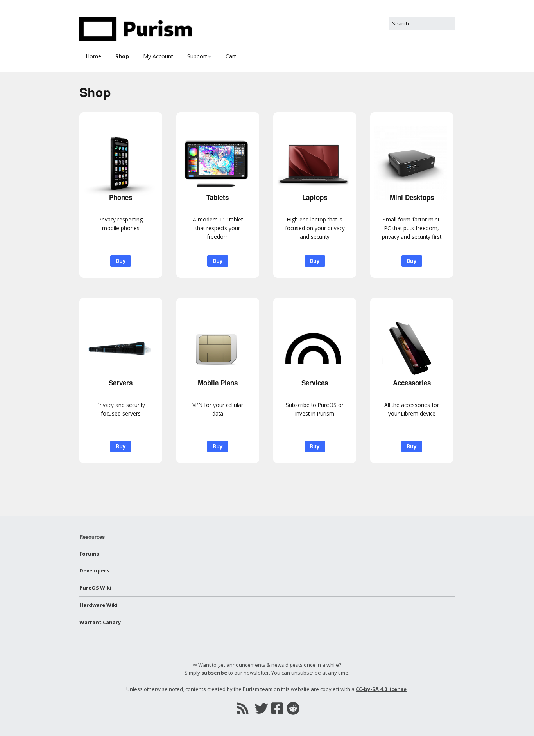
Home (93, 56)
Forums (89, 553)
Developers (94, 570)
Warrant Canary (100, 622)
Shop (122, 56)
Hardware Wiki (98, 604)
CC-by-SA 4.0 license (381, 689)
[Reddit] (293, 708)
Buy (121, 261)
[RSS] (242, 708)
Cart (231, 56)
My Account (158, 56)
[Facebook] (277, 708)
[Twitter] (261, 708)
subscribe (214, 672)
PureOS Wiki (95, 587)
